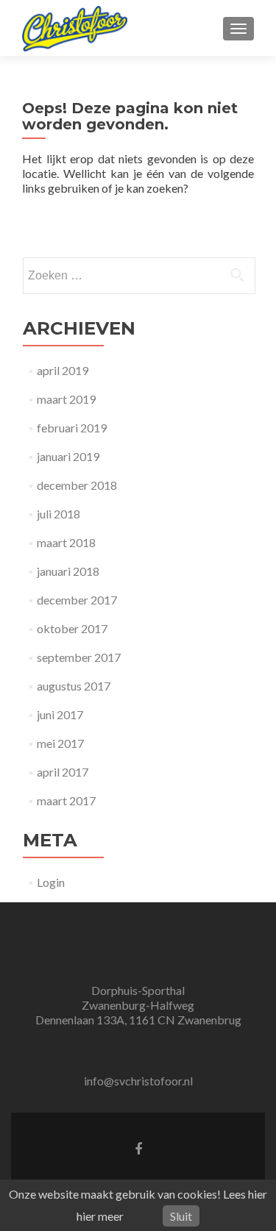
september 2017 (79, 657)
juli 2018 (58, 514)
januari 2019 (68, 456)
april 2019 (62, 370)
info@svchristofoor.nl (138, 1081)
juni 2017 (60, 714)
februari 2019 (72, 428)
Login (51, 882)
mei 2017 (60, 743)
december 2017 (77, 600)
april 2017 (62, 772)
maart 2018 (66, 542)
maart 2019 (66, 399)
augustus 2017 (73, 686)
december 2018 (77, 485)
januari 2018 (68, 571)
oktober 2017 (72, 628)
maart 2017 (66, 800)
